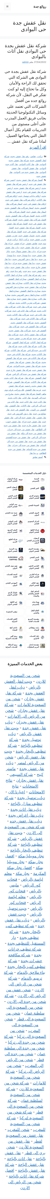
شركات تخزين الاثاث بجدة (28, 303)
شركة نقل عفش (33, 362)
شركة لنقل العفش (20, 342)
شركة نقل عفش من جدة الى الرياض (29, 374)
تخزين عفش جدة (38, 239)
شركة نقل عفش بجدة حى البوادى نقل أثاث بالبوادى (25, 51)
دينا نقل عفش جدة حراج (24, 263)
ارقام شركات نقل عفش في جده (21, 200)
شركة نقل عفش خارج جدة (19, 370)
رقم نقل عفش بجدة (20, 156)
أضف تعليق (37, 457)
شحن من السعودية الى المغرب (22, 1024)
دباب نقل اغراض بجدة (25, 815)
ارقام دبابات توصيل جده (30, 196)
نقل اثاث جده (26, 401)
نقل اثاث (27, 397)
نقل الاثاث (25, 405)
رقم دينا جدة (16, 271)
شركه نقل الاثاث (38, 382)
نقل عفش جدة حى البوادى (26, 172)
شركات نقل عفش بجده (20, 330)
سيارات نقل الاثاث (32, 283)
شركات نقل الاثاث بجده (18, 314)
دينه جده (27, 271)
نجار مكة (22, 873)
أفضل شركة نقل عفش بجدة (30, 180)
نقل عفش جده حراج (31, 421)
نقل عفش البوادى (30, 168)
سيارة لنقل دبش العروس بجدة (26, 295)
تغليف (33, 156)
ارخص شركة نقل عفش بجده (27, 188)
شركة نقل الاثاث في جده (34, 358)
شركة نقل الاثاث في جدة (19, 354)
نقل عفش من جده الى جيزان (25, 445)
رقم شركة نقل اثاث (32, 275)
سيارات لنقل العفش (37, 279)
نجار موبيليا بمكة (31, 855)
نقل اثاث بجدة (14, 397)
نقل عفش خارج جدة (31, 425)
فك (37, 164)
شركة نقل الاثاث (18, 350)
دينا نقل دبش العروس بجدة (25, 259)
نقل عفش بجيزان (30, 722)
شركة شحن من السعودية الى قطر (25, 1106)
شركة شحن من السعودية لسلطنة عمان (24, 1094)
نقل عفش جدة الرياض (25, 417)
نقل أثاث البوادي (26, 164)
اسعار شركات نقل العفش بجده (19, 208)
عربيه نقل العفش (33, 390)
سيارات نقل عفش (14, 283)
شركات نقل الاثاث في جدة (34, 318)
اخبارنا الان (16, 791)
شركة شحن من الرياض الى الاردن (26, 984)
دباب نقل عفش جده (26, 821)
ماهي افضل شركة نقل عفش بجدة (30, 394)
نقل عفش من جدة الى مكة (33, 433)
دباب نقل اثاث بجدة (26, 809)
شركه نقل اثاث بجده (13, 378)
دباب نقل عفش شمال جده (23, 251)
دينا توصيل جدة (24, 255)
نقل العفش (14, 405)
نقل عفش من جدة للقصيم (18, 437)
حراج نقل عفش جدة (30, 247)
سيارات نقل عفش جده (35, 287)
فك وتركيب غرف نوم (14, 390)
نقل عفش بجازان (29, 780)
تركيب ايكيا (24, 239)
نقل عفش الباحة (31, 1164)
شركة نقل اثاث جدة (28, 346)
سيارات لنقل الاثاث (13, 275)
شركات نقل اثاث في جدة (24, 310)
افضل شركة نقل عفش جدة (28, 227)
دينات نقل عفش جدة (20, 267)
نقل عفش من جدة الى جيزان (21, 429)
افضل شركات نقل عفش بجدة (32, 219)
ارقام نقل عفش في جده (35, 204)
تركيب (40, 156)
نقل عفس (41, 417)
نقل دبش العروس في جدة (20, 413)
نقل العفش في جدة (20, 409)
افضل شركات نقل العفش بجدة (20, 215)
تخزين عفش (11, 235)
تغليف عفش (31, 243)
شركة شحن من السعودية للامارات (26, 1077)
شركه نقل (29, 378)
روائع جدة (40, 6)
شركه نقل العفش (22, 382)
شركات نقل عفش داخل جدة (33, 334)
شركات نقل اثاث (24, 306)
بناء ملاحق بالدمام (31, 972)
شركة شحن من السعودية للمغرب (26, 1123)
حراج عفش (19, 243)
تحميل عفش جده (27, 235)
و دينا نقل (33, 453)
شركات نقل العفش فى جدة (33, 326)
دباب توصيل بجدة (31, 797)
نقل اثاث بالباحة (19, 1158)
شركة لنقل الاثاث (38, 342)
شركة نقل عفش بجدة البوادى (27, 366)
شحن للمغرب (18, 1129)
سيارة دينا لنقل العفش (30, 291)
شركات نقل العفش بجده (22, 322)
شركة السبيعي (21, 774)
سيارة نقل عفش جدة (27, 299)
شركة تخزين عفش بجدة (21, 338)
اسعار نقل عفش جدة (36, 211)
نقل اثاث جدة (40, 401)
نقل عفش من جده (37, 441)
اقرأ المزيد (37, 147)
